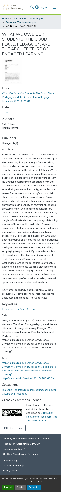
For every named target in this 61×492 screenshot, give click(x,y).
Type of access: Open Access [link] (18, 309)
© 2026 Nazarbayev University (20, 454)
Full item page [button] (15, 428)
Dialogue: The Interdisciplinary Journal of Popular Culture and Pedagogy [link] (22, 22)
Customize (34, 487)
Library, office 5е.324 (15, 449)
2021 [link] (5, 112)
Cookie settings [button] (11, 460)
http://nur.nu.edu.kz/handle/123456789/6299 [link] (28, 378)
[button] (13, 7)
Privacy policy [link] (10, 470)
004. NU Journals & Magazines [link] (29, 18)
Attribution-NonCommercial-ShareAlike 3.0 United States (41, 416)
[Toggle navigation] (54, 7)
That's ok (8, 487)
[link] (30, 97)
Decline (20, 487)
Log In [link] (43, 7)
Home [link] (5, 18)
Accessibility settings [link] (14, 465)
